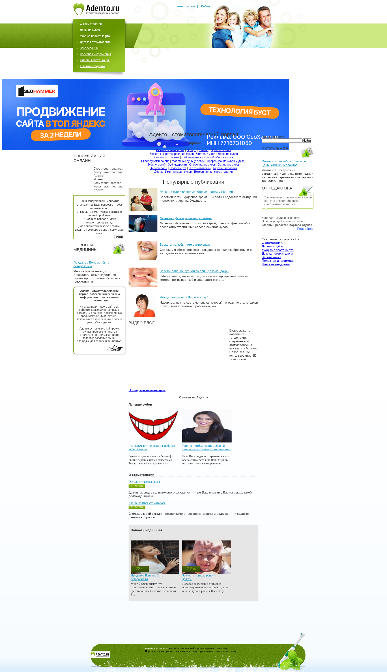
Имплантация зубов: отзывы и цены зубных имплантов (284, 163)
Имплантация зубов (178, 171)
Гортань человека (225, 168)
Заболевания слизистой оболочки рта (207, 157)
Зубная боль (158, 168)
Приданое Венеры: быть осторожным (91, 264)
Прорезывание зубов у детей (226, 161)
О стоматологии (91, 24)
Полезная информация (95, 54)
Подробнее (305, 228)
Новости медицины (276, 264)
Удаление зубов (229, 164)
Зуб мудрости (177, 164)
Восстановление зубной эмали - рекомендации (194, 271)
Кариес (204, 150)
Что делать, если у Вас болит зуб (184, 297)
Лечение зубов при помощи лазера (186, 218)
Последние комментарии (147, 390)
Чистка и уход (205, 153)
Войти (205, 6)
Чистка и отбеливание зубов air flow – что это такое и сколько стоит (206, 447)
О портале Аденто (92, 66)
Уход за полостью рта (95, 36)
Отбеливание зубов (202, 164)
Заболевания (89, 48)
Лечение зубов (90, 30)
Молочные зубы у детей (188, 161)
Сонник (159, 157)
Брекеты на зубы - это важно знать (185, 244)
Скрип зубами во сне (155, 161)
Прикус (191, 150)
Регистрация (185, 6)
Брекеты (155, 153)
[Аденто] (96, 14)
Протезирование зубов (178, 153)
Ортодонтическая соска (144, 481)
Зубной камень (221, 150)
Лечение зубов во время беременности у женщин (196, 192)
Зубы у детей (156, 164)
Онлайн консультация (95, 60)
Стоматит (172, 157)
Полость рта (178, 168)
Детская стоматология (95, 42)
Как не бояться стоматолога (147, 503)
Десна (158, 171)
